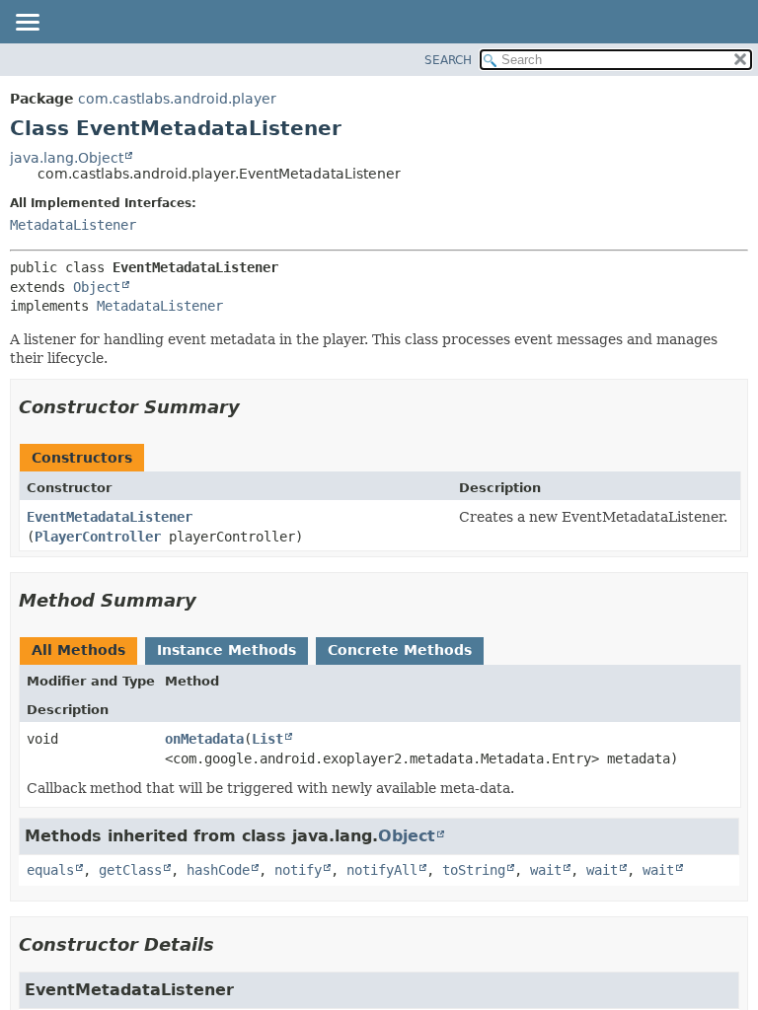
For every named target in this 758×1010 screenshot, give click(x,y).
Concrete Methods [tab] (400, 650)
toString (473, 870)
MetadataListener (73, 225)
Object (96, 287)
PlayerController (98, 536)
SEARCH (448, 60)
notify (298, 870)
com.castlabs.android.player (177, 99)
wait (546, 870)
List (267, 739)
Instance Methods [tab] (226, 650)
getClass (130, 870)
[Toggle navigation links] (26, 23)
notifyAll (381, 870)
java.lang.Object (66, 158)
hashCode (218, 870)
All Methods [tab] (78, 650)
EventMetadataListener (109, 517)
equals (50, 870)
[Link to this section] (254, 407)
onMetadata (204, 739)
